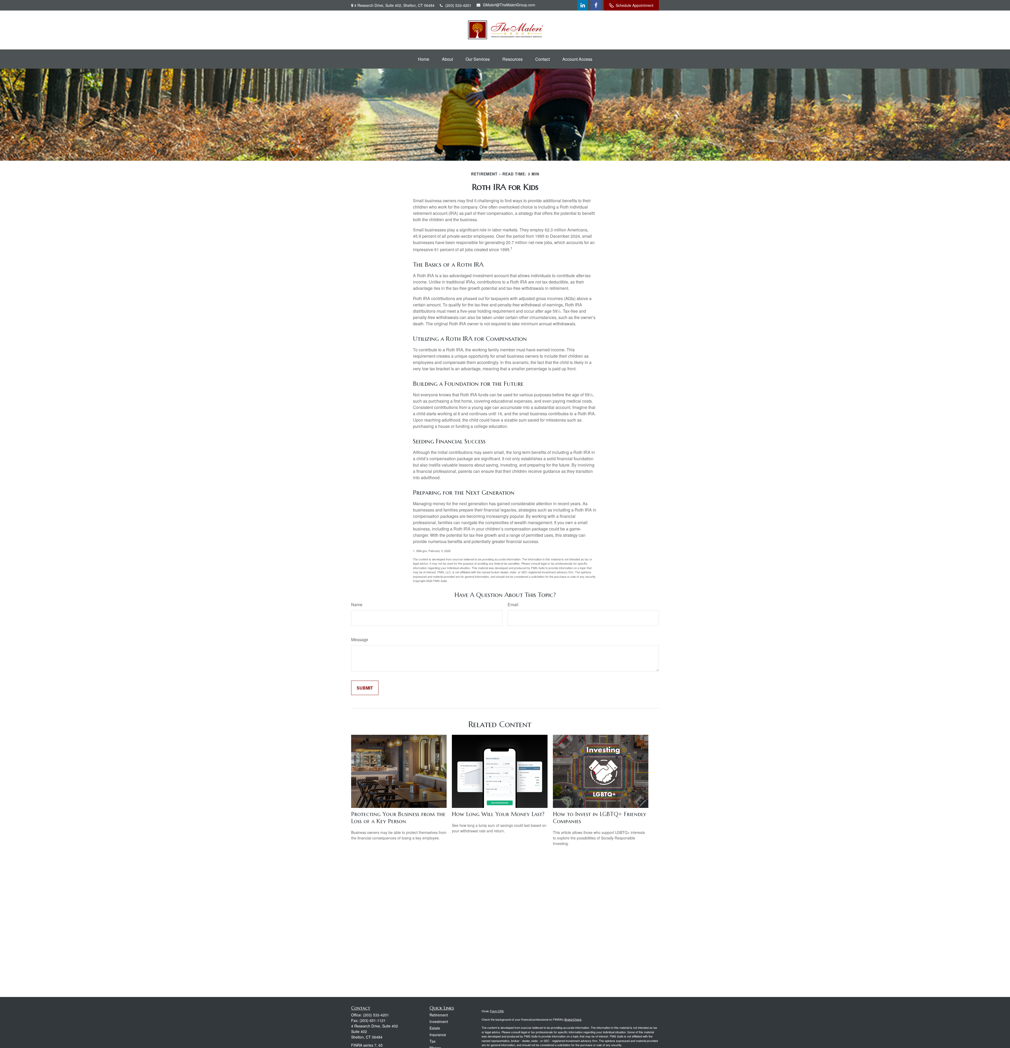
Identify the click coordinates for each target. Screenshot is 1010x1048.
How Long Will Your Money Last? (498, 814)
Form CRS (497, 1011)
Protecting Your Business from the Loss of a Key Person (398, 818)
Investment (439, 1021)
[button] (424, 59)
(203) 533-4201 (458, 5)
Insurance (438, 1034)
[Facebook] (595, 5)
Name (356, 604)
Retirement (439, 1014)
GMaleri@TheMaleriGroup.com (509, 4)
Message (359, 639)
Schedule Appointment (634, 5)
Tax (433, 1041)
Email (513, 604)
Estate (435, 1028)
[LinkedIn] (582, 5)
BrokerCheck (573, 1019)
